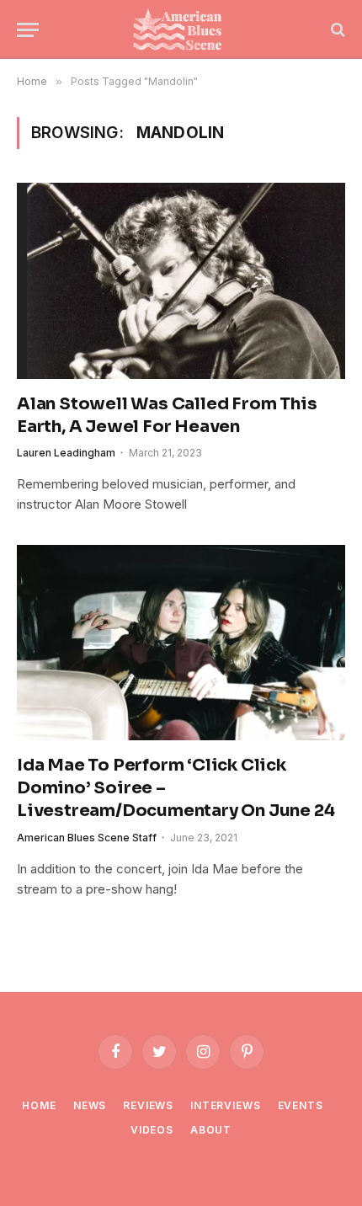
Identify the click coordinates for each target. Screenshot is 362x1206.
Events (300, 1105)
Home (39, 1105)
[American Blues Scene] (181, 29)
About (211, 1129)
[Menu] (28, 30)
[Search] (336, 30)
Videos (151, 1129)
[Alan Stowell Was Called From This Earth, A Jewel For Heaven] (181, 280)
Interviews (225, 1105)
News (89, 1105)
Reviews (148, 1105)
